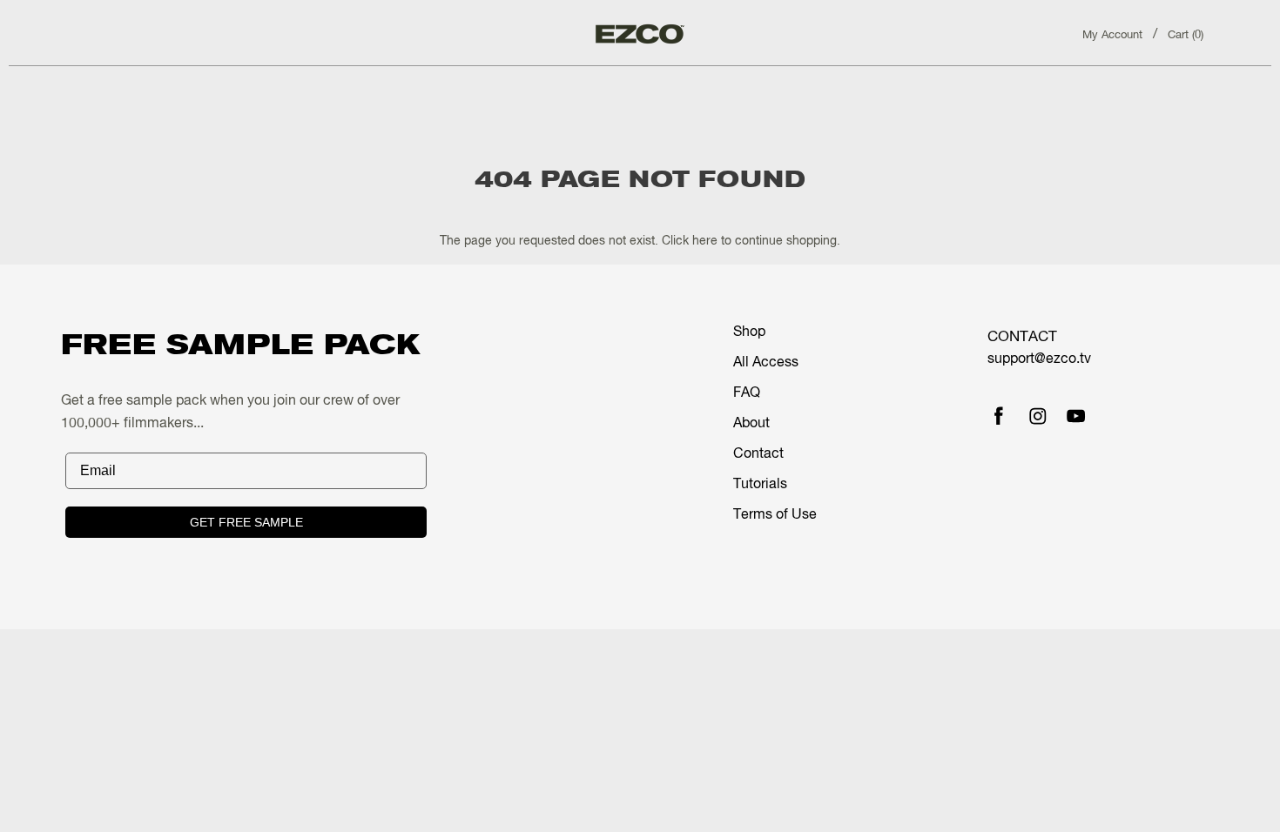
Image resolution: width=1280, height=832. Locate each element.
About (751, 424)
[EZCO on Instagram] (1038, 418)
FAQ (746, 393)
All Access (765, 363)
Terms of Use (775, 515)
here (704, 241)
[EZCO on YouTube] (1076, 418)
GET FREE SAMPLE (246, 522)
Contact (758, 454)
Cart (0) (1185, 35)
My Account (1112, 35)
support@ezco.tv (1039, 359)
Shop (749, 332)
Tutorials (760, 485)
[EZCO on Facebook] (998, 418)
